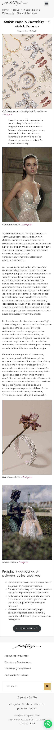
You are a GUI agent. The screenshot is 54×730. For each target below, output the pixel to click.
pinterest (22, 708)
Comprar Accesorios (27, 628)
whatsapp (40, 704)
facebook (27, 704)
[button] (46, 3)
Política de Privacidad (16, 675)
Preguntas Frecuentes (17, 655)
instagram (14, 704)
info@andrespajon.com (27, 715)
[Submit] (47, 686)
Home (5, 10)
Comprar (7, 114)
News (16, 10)
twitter (33, 708)
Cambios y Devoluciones (18, 662)
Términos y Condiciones (18, 668)
